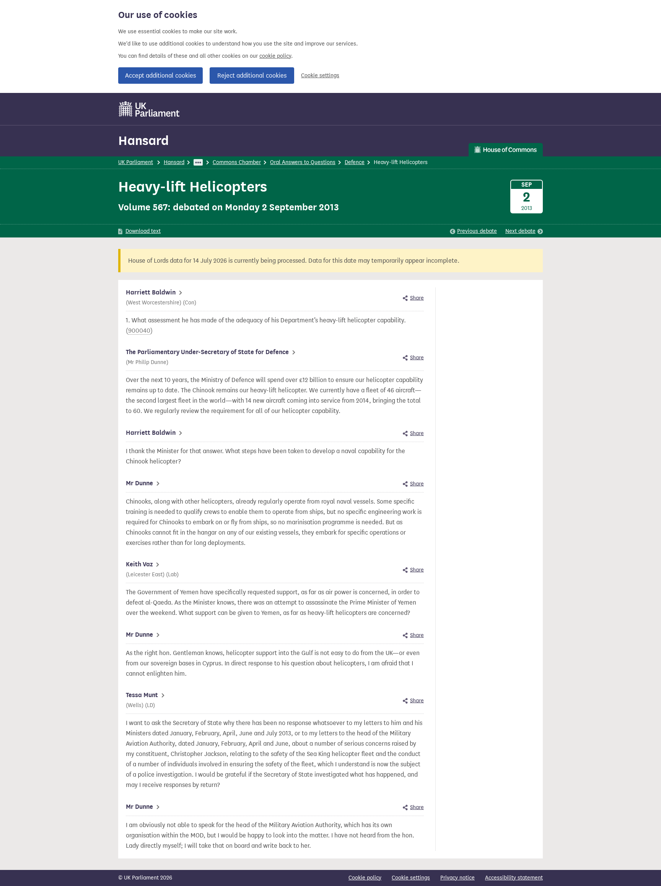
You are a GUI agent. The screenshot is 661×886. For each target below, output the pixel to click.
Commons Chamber (237, 162)
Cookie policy (364, 878)
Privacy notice (457, 878)
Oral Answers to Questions (302, 162)
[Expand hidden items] (198, 162)
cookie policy (275, 56)
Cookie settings (320, 75)
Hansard (143, 140)
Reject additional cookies (252, 75)
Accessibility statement (514, 878)
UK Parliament (135, 162)
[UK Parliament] (149, 109)
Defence (355, 162)
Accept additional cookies (160, 75)
